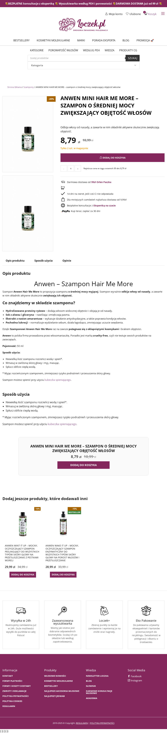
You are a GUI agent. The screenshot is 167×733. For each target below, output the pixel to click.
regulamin (82, 723)
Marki (81, 40)
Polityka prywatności (15, 696)
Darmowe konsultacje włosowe (99, 692)
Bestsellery (21, 40)
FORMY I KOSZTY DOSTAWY (16, 686)
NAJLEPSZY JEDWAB (54, 696)
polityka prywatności (102, 723)
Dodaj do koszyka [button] (83, 465)
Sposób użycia (43, 260)
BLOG (89, 681)
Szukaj (132, 58)
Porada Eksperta (103, 40)
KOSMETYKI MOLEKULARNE (58, 681)
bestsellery (51, 686)
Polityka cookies (12, 701)
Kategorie (37, 50)
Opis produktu (15, 260)
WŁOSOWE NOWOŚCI (55, 676)
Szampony (28, 87)
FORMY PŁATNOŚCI (12, 681)
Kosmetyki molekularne (53, 40)
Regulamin (8, 706)
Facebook (136, 676)
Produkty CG (128, 50)
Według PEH (91, 50)
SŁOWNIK (91, 686)
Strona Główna (14, 87)
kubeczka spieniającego (58, 379)
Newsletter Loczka (97, 676)
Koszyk (150, 14)
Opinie (66, 260)
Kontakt (7, 676)
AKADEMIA (91, 698)
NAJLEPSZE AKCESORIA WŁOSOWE (61, 691)
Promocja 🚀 (145, 40)
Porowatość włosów (63, 50)
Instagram (136, 680)
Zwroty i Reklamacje (14, 691)
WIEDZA (109, 50)
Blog (125, 40)
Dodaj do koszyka (114, 157)
